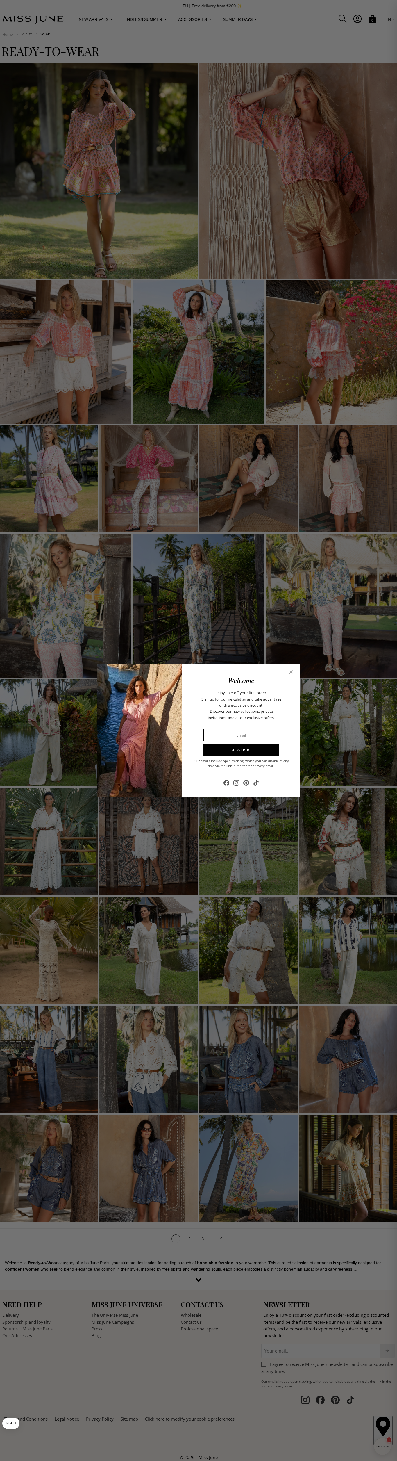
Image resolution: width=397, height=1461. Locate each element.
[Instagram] (236, 783)
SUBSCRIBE (241, 750)
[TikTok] (256, 783)
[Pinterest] (246, 783)
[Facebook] (226, 783)
